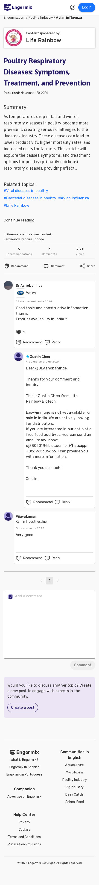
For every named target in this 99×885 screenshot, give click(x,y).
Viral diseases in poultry (27, 191)
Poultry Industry (41, 18)
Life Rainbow (17, 205)
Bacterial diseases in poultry (31, 198)
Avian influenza (69, 18)
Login (87, 7)
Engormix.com (14, 18)
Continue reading (19, 220)
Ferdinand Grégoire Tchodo (24, 239)
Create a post (22, 707)
